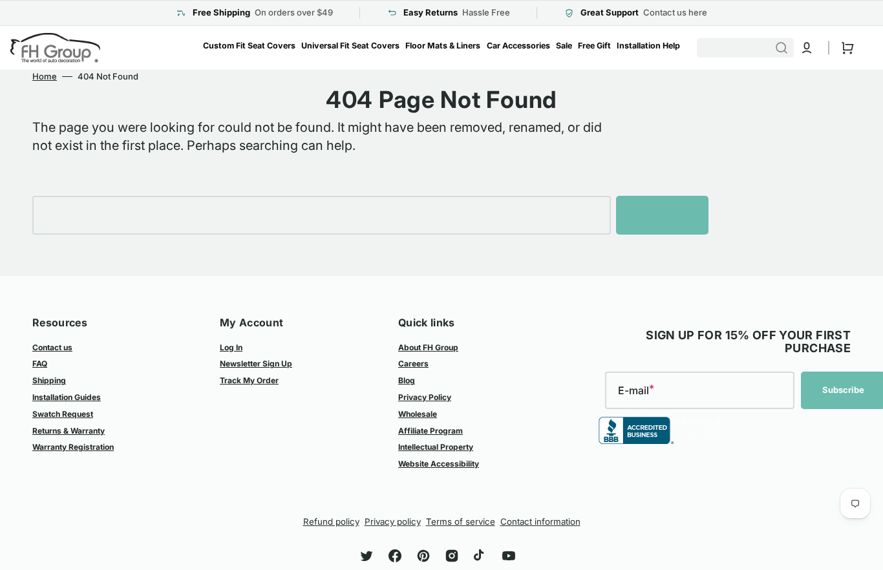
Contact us (52, 347)
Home (44, 76)
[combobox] (751, 48)
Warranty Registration (73, 447)
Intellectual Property (435, 447)
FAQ (39, 363)
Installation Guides (66, 397)
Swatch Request (62, 414)
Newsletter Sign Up (256, 363)
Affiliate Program (430, 431)
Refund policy (331, 521)
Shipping (49, 380)
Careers (413, 363)
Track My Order (249, 380)
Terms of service (460, 521)
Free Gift (594, 45)
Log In (231, 347)
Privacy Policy (424, 397)
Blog (406, 380)
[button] (807, 48)
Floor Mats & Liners (442, 45)
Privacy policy (393, 521)
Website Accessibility (438, 464)
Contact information (540, 521)
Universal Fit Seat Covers (350, 45)
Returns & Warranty (68, 431)
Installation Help (648, 45)
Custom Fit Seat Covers (249, 45)
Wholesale (417, 414)
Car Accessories (518, 45)
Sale (564, 45)
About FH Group (428, 347)
